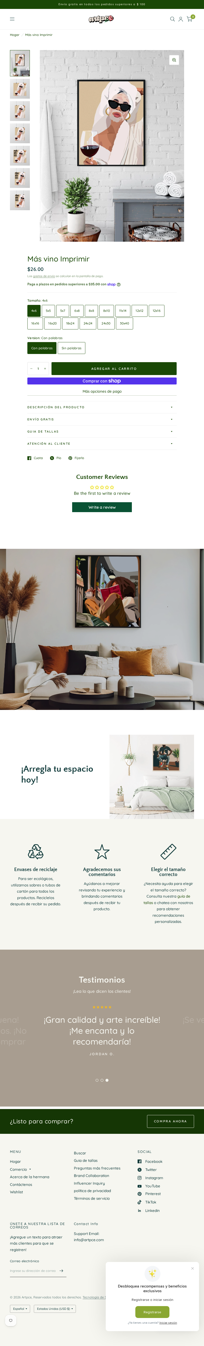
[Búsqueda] (172, 19)
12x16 (156, 311)
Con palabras (41, 348)
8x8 (91, 311)
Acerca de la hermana (29, 1176)
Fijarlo (79, 458)
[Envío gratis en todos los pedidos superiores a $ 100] (102, 4)
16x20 (52, 323)
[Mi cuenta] (181, 19)
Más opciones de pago (102, 391)
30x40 (124, 323)
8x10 (106, 311)
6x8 (77, 311)
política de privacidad (92, 1190)
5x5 (48, 311)
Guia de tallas (43, 431)
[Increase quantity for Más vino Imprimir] (45, 368)
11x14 (122, 311)
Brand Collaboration (91, 1175)
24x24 (88, 323)
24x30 (106, 323)
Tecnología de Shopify (99, 1297)
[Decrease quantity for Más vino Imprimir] (31, 368)
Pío (58, 458)
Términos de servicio (92, 1198)
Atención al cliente (49, 443)
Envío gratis (40, 419)
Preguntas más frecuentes (97, 1168)
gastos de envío (44, 276)
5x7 (62, 311)
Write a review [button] (102, 507)
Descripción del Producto (56, 407)
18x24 (70, 323)
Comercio (18, 1169)
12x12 (139, 311)
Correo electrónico (24, 1261)
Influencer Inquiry (89, 1183)
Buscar (80, 1153)
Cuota (38, 458)
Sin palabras (71, 348)
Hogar (14, 35)
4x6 (34, 311)
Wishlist (16, 1192)
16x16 (35, 323)
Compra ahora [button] (170, 1121)
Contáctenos (21, 1184)
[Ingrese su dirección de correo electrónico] (61, 1270)
